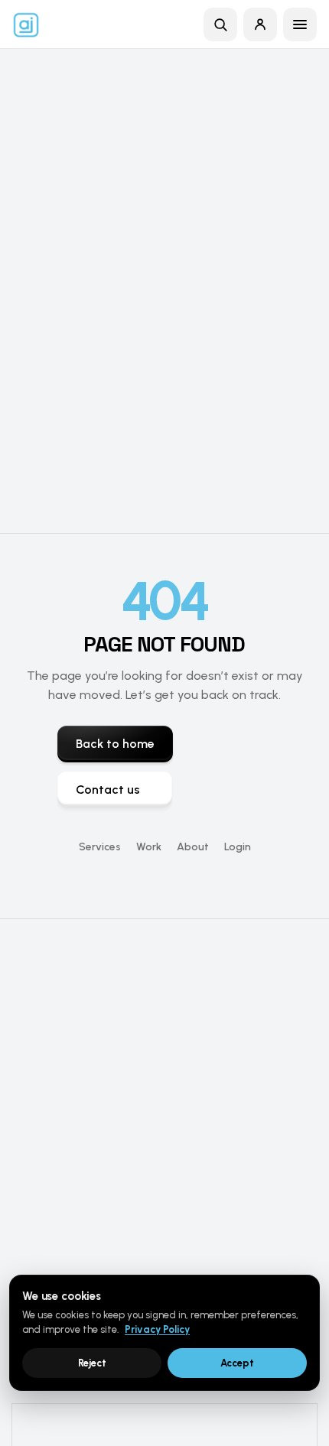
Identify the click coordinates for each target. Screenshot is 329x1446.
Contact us (108, 789)
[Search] (220, 24)
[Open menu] (300, 24)
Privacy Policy (157, 1329)
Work (148, 846)
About (193, 846)
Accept (237, 1363)
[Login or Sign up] (260, 24)
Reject (92, 1363)
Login (237, 846)
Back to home (115, 743)
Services (100, 846)
